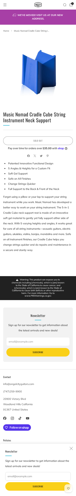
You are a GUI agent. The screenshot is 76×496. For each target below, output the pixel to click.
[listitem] (38, 17)
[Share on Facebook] (28, 156)
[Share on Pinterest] (47, 156)
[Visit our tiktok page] (20, 418)
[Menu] (5, 5)
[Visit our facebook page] (4, 418)
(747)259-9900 (12, 391)
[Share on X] (35, 156)
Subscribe (38, 486)
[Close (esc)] (71, 448)
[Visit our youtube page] (27, 418)
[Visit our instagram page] (12, 418)
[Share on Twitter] (41, 156)
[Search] (64, 5)
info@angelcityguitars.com (18, 384)
